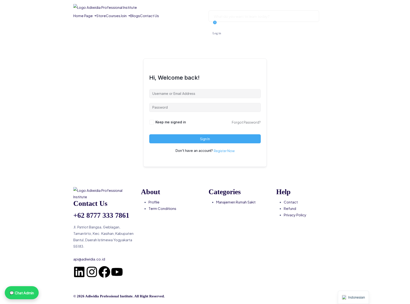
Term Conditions (162, 208)
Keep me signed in (170, 122)
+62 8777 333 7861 (101, 215)
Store (101, 15)
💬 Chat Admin (21, 292)
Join (123, 15)
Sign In (205, 139)
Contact (291, 202)
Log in (217, 33)
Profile (154, 202)
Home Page (83, 15)
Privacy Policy (295, 214)
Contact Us (149, 15)
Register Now (224, 151)
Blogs (135, 15)
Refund (290, 208)
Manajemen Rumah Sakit (236, 202)
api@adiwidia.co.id (89, 259)
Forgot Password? (246, 122)
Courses (113, 15)
